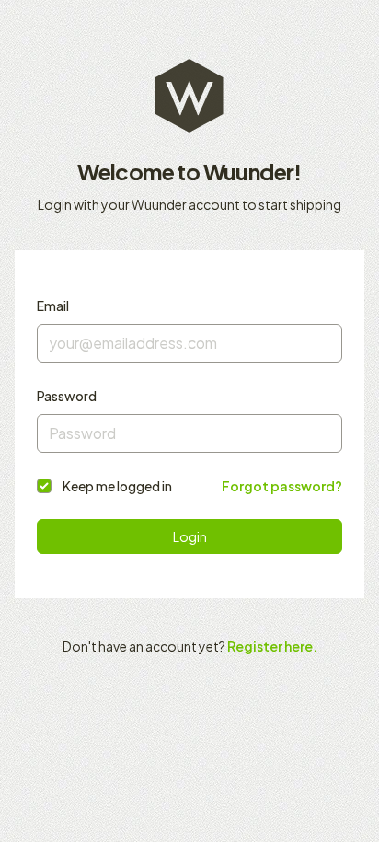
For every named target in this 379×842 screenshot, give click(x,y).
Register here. (272, 646)
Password (67, 395)
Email (53, 305)
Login (190, 536)
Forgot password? (282, 486)
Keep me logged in (117, 486)
